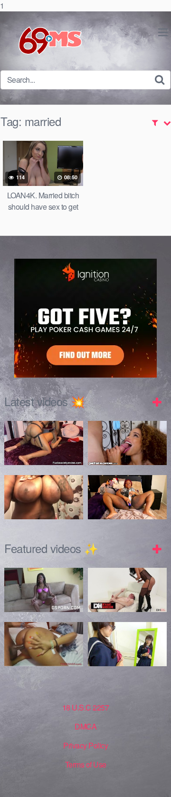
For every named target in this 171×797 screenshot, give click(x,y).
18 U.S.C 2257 (85, 707)
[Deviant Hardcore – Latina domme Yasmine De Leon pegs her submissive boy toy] (127, 590)
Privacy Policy (85, 745)
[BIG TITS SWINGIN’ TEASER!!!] (43, 497)
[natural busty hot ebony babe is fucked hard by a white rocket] (43, 590)
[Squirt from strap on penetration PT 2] (43, 443)
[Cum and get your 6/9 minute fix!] (42, 41)
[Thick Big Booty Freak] (43, 644)
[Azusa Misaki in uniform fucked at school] (127, 644)
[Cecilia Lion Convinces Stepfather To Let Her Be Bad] (127, 443)
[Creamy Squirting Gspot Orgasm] (127, 497)
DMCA (85, 726)
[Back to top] (154, 779)
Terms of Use (85, 764)
